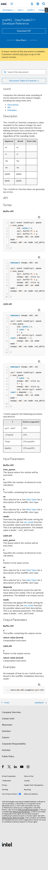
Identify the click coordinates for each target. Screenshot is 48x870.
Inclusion (6, 750)
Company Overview (11, 712)
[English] (38, 4)
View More (21, 40)
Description (13, 104)
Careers (5, 737)
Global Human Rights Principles (13, 818)
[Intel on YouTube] (22, 767)
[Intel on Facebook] (3, 767)
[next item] (46, 10)
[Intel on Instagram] (28, 767)
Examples (12, 110)
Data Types (31, 499)
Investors (6, 731)
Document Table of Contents (23, 80)
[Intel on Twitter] (9, 767)
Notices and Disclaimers (21, 812)
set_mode (29, 522)
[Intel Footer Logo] (7, 844)
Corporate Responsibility (14, 743)
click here (24, 54)
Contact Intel (8, 718)
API (9, 107)
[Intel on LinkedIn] (15, 767)
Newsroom (7, 724)
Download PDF (24, 31)
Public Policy (8, 756)
